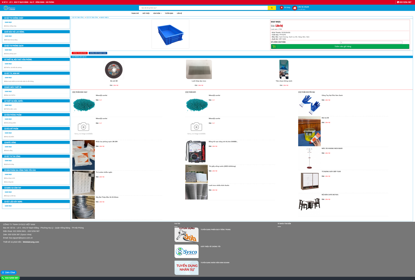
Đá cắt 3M (114, 81)
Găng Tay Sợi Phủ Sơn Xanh (332, 95)
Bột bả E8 (325, 118)
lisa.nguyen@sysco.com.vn (21, 238)
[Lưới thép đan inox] (199, 69)
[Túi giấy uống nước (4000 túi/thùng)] (196, 182)
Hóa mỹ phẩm (12, 129)
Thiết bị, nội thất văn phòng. (19, 59)
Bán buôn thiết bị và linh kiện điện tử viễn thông (20, 81)
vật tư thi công (10, 164)
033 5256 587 (11, 278)
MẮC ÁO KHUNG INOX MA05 (332, 148)
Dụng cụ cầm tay (13, 188)
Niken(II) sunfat (101, 95)
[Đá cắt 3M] (114, 69)
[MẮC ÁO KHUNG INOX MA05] (309, 169)
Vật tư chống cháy (14, 18)
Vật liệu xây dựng (14, 201)
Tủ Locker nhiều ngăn (104, 172)
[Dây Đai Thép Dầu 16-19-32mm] (83, 218)
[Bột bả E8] (309, 146)
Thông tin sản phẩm (79, 53)
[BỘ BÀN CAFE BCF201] (309, 215)
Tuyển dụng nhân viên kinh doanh (215, 262)
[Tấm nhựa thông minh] (284, 69)
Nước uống (11, 142)
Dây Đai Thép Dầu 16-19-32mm (107, 197)
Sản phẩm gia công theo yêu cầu (21, 170)
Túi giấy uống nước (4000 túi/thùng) (222, 166)
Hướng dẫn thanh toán (98, 53)
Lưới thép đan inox (199, 81)
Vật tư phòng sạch (14, 46)
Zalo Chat (10, 272)
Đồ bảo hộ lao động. (15, 32)
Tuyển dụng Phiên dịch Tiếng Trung (216, 229)
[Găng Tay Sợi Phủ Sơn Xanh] (309, 115)
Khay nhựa (105, 17)
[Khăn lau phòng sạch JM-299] (83, 169)
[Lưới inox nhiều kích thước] (196, 199)
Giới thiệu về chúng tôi (210, 246)
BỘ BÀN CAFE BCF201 (330, 194)
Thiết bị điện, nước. (14, 101)
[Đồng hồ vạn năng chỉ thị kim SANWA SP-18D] (196, 163)
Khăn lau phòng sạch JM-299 (106, 141)
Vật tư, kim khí (12, 73)
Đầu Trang (401, 272)
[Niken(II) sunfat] (83, 116)
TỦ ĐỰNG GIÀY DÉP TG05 (331, 171)
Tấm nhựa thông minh (284, 81)
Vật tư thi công (13, 156)
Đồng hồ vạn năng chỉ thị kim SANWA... (223, 141)
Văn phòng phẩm (13, 115)
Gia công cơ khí (10, 178)
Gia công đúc (10, 182)
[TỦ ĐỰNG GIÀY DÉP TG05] (309, 192)
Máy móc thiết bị (13, 87)
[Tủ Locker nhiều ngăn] (83, 194)
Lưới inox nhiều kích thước (219, 185)
